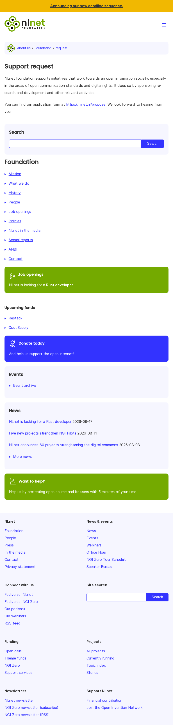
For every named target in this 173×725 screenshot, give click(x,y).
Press (9, 545)
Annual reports (21, 240)
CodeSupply (18, 327)
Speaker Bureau (99, 566)
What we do (19, 183)
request (62, 48)
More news (22, 456)
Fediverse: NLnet (19, 594)
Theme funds (16, 658)
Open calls (13, 651)
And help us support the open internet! (41, 348)
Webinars (94, 545)
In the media (15, 552)
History (15, 192)
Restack (15, 318)
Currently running (100, 658)
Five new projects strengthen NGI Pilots (42, 433)
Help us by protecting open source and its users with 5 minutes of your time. (73, 486)
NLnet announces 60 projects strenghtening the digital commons (63, 445)
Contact (16, 258)
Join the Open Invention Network (114, 707)
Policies (15, 221)
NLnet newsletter (19, 700)
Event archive (24, 385)
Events (92, 538)
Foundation (43, 48)
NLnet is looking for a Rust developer (40, 421)
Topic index (96, 665)
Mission (15, 174)
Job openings (20, 211)
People (14, 202)
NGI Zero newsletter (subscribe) (31, 707)
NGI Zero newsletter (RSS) (27, 714)
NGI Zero (12, 665)
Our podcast (15, 609)
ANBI (13, 249)
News (91, 530)
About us (24, 48)
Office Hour (96, 552)
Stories (92, 672)
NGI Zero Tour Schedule (106, 559)
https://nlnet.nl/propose (85, 104)
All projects (95, 651)
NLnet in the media (25, 230)
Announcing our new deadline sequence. (86, 6)
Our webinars (15, 616)
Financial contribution (104, 700)
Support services (18, 672)
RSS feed (12, 623)
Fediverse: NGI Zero (21, 601)
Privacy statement (20, 566)
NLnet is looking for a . (41, 279)
